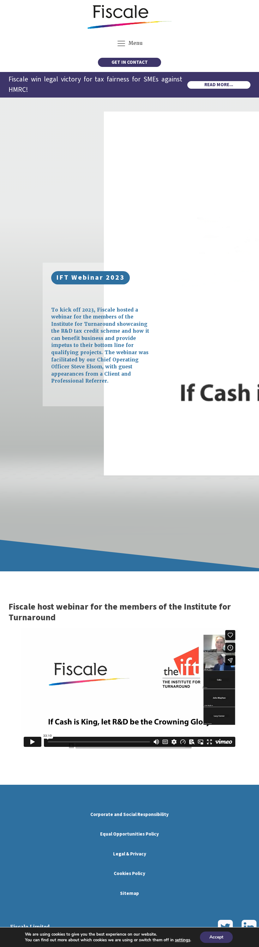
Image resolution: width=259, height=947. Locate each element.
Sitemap (129, 893)
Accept (216, 937)
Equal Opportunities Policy (129, 834)
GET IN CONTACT (129, 62)
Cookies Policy (129, 873)
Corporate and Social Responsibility (129, 814)
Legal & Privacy (129, 854)
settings (182, 940)
